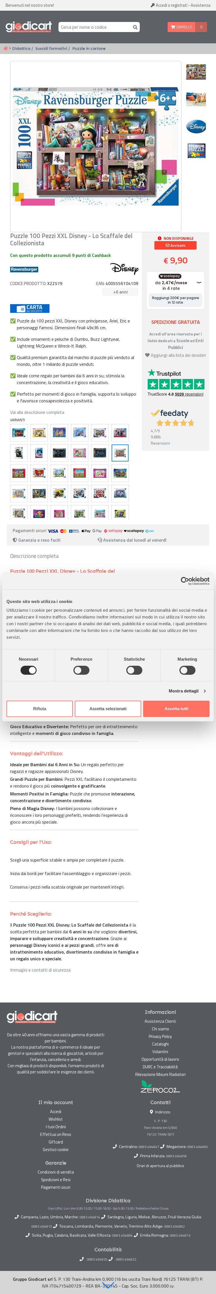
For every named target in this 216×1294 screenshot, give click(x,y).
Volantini (160, 1051)
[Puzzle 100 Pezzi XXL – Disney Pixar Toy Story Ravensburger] (18, 513)
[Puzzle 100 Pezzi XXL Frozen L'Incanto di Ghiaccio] (79, 432)
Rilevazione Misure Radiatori (160, 1074)
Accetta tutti (176, 708)
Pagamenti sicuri (55, 1187)
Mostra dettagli (184, 691)
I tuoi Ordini (56, 1126)
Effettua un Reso (55, 1134)
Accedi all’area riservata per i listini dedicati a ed (176, 340)
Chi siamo (160, 1029)
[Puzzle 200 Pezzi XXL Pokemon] (59, 473)
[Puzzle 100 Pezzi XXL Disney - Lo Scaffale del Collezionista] (120, 453)
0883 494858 (176, 1156)
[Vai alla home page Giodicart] (29, 27)
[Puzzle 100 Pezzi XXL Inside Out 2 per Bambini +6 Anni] (39, 513)
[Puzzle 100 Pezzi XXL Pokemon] (39, 473)
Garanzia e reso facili (38, 540)
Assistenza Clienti (160, 1021)
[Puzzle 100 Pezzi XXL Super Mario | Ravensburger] (18, 473)
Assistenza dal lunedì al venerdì (134, 540)
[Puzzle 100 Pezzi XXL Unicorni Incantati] (120, 493)
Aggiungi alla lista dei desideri (178, 355)
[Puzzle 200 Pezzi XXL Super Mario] (79, 473)
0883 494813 (180, 1235)
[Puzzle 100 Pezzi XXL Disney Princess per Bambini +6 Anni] (59, 513)
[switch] (81, 670)
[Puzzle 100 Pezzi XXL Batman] (59, 453)
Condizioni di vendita (56, 1172)
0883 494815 (42, 1226)
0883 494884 (122, 1235)
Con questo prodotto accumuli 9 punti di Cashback (60, 255)
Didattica (21, 48)
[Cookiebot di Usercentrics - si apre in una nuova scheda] (185, 581)
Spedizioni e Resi (56, 1179)
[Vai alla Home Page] (5, 49)
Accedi (171, 5)
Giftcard (56, 1142)
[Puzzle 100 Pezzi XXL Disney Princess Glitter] (99, 473)
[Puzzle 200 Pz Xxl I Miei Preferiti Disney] (59, 432)
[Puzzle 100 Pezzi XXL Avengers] (99, 432)
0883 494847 (149, 1146)
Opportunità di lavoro (160, 1059)
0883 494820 (97, 1259)
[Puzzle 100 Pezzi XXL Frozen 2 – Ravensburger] (120, 432)
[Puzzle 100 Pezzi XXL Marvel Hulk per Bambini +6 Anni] (79, 513)
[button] (108, 1285)
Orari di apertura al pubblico (160, 1166)
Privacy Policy (160, 1036)
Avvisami (177, 245)
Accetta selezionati (108, 708)
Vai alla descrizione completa (37, 412)
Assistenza (200, 5)
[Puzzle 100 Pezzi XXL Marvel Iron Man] (99, 493)
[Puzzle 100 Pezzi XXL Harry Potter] (59, 493)
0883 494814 (90, 1217)
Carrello (183, 27)
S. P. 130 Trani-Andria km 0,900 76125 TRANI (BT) (160, 1127)
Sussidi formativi (51, 48)
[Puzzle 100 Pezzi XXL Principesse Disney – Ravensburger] (79, 453)
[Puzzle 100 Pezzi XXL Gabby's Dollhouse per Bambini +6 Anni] (99, 513)
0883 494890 (197, 1146)
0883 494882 (174, 1226)
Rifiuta (39, 708)
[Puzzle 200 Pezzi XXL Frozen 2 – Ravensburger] (39, 453)
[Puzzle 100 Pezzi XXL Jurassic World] (39, 493)
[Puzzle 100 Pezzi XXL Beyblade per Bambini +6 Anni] (120, 513)
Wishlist (56, 1119)
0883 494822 (126, 1259)
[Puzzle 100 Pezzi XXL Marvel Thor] (79, 493)
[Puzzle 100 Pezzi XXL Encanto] (120, 473)
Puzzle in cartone (88, 48)
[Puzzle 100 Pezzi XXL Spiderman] (18, 432)
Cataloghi (160, 1044)
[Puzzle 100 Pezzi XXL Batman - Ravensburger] (99, 453)
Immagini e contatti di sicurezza (40, 969)
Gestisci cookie (56, 1149)
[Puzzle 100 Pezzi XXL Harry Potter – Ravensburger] (18, 453)
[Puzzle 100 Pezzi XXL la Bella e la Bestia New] (39, 432)
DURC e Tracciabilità (160, 1067)
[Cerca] (134, 27)
